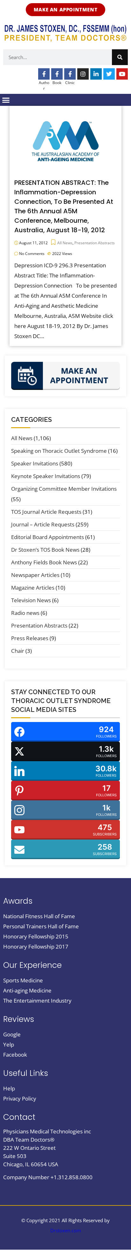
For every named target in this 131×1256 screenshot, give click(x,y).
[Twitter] (109, 74)
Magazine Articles (32, 587)
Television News (31, 600)
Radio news (25, 612)
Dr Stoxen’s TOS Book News (45, 549)
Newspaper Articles (35, 575)
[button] (6, 100)
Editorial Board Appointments (47, 537)
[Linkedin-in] (96, 74)
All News (64, 243)
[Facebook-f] (44, 74)
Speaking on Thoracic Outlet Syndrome (59, 450)
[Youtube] (122, 74)
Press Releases (29, 638)
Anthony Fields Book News (44, 562)
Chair (17, 650)
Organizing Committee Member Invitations (64, 488)
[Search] (120, 57)
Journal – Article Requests (42, 524)
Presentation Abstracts (94, 243)
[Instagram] (83, 74)
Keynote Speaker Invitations (45, 476)
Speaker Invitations (34, 463)
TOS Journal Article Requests (46, 511)
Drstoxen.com (65, 1230)
